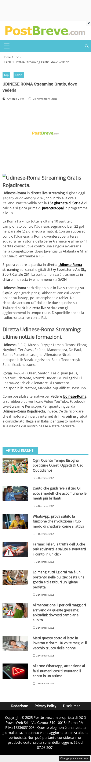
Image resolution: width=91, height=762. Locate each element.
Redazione (19, 705)
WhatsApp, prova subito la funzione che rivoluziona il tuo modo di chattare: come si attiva (58, 521)
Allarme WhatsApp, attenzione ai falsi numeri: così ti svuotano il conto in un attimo (59, 671)
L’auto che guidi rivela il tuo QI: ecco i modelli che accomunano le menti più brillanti (60, 493)
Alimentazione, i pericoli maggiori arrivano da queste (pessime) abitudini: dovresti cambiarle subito (59, 612)
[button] (86, 46)
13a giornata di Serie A (65, 203)
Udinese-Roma (70, 264)
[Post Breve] (45, 30)
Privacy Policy (45, 705)
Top (6, 75)
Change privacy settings (74, 758)
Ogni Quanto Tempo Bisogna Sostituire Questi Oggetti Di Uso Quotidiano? (58, 465)
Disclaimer (71, 705)
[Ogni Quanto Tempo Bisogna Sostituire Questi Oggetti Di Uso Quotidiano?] (15, 465)
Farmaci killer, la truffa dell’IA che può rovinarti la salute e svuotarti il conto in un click (59, 549)
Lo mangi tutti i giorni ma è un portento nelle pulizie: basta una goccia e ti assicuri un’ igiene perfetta (58, 579)
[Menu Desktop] (7, 46)
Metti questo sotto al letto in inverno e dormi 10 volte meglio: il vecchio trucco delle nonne (60, 643)
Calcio (18, 75)
